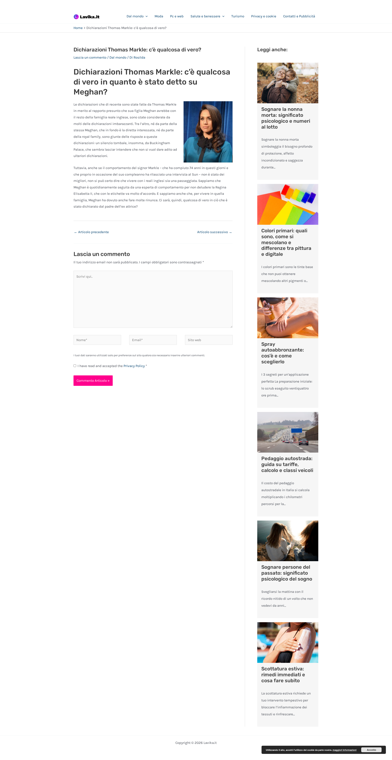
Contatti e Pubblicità (299, 16)
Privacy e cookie (263, 16)
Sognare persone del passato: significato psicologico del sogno (286, 573)
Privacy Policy (135, 366)
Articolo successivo (214, 232)
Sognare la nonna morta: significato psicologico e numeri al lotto (285, 118)
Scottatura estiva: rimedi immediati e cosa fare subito (283, 674)
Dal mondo (135, 16)
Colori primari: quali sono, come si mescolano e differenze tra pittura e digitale (286, 242)
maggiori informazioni (344, 749)
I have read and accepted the (112, 366)
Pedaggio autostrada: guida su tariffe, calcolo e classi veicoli (287, 464)
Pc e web (177, 16)
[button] (146, 16)
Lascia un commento (90, 57)
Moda (159, 16)
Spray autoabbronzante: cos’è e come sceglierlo (282, 353)
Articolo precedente (91, 232)
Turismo (237, 16)
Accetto (371, 750)
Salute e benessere (205, 16)
